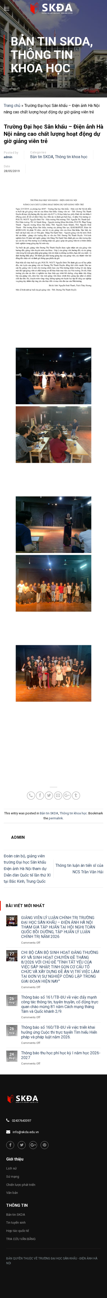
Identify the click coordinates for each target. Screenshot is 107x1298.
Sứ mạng (12, 1176)
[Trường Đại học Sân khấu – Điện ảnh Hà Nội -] (53, 8)
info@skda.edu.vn (26, 1132)
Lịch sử (11, 1168)
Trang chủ (12, 105)
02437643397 (21, 1120)
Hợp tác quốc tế (17, 1231)
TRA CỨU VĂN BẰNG (21, 1239)
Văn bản (12, 1193)
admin (8, 157)
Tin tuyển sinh (16, 1222)
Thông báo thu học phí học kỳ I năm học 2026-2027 (61, 1055)
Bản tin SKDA (50, 41)
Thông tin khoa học (42, 61)
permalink (56, 818)
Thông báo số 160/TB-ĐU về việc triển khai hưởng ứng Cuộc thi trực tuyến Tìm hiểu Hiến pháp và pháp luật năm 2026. (59, 1032)
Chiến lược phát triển (20, 1185)
